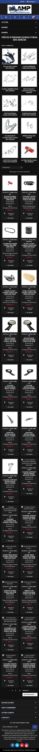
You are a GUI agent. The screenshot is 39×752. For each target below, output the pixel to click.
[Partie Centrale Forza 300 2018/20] (10, 103)
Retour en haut (30, 694)
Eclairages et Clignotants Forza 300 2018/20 (10, 137)
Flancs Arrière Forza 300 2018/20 (10, 90)
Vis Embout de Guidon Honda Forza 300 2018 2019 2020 (10, 630)
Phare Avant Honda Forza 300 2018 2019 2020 (10, 292)
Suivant (26, 690)
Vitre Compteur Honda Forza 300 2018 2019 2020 (29, 292)
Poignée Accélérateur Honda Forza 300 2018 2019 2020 (10, 521)
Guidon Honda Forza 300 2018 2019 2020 (10, 592)
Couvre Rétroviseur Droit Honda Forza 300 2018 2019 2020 (10, 388)
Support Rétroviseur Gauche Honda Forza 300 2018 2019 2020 (29, 436)
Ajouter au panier (9, 214)
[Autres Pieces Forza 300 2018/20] (29, 150)
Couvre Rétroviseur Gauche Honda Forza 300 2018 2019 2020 (29, 388)
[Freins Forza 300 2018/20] (29, 125)
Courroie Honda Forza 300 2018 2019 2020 (10, 245)
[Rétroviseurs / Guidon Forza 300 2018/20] (29, 78)
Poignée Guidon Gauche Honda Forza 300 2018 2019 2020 (29, 518)
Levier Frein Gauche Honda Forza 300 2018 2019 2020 (29, 557)
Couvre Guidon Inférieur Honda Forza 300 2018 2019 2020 (10, 666)
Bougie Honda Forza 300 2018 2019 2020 (10, 198)
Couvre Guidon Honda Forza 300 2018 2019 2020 (29, 628)
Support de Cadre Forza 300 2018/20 (10, 161)
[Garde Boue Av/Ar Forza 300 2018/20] (29, 103)
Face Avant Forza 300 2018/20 (10, 67)
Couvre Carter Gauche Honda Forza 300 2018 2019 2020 (29, 198)
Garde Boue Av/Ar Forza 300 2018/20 (29, 114)
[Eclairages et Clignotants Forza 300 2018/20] (10, 125)
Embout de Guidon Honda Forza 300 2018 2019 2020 (29, 593)
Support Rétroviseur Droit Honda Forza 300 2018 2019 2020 (10, 436)
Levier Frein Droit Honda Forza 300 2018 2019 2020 (10, 556)
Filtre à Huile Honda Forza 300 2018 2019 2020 (29, 245)
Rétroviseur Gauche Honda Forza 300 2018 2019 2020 (29, 340)
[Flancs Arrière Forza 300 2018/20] (10, 78)
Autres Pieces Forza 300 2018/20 (29, 161)
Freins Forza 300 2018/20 (29, 137)
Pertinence (13, 167)
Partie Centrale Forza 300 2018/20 (10, 114)
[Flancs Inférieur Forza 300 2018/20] (29, 56)
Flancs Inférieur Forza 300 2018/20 (29, 67)
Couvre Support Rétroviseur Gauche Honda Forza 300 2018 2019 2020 (29, 475)
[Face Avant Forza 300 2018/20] (10, 56)
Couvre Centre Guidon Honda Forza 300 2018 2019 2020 (29, 666)
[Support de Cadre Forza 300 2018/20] (10, 150)
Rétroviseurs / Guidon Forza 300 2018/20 (29, 90)
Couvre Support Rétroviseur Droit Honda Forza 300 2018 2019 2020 (10, 483)
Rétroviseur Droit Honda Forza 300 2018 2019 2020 (10, 340)
